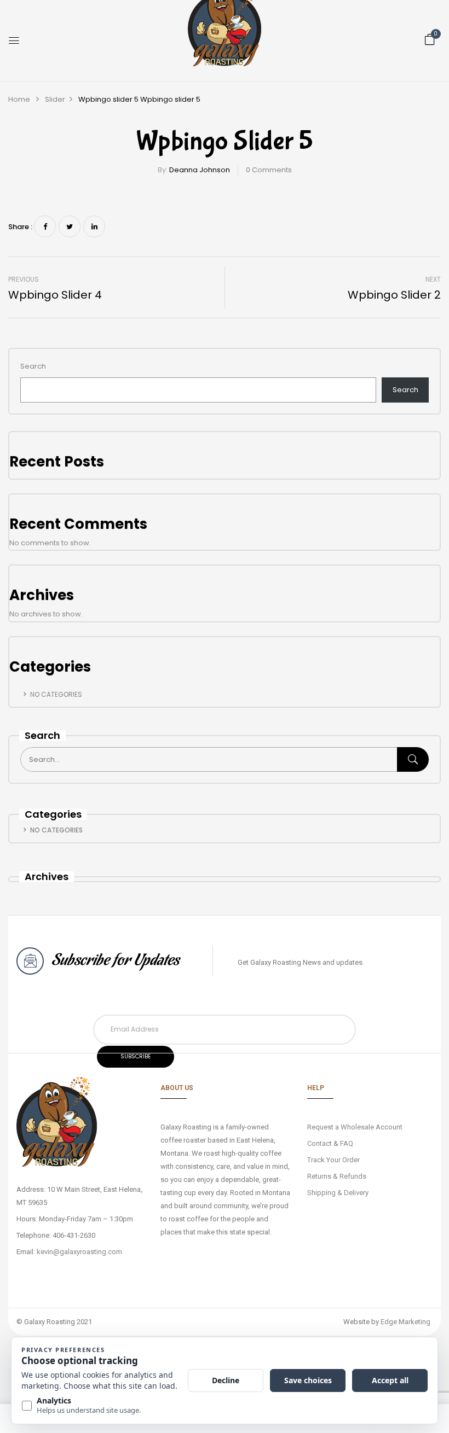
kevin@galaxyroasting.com (79, 1252)
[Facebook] (45, 226)
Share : (20, 227)
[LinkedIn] (94, 226)
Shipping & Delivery (338, 1193)
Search (33, 366)
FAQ (346, 1143)
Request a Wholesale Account (354, 1127)
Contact (319, 1143)
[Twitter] (69, 226)
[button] (429, 39)
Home (19, 99)
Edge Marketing (405, 1322)
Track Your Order (333, 1160)
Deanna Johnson (199, 170)
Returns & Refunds (336, 1176)
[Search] (413, 759)
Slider (55, 99)
